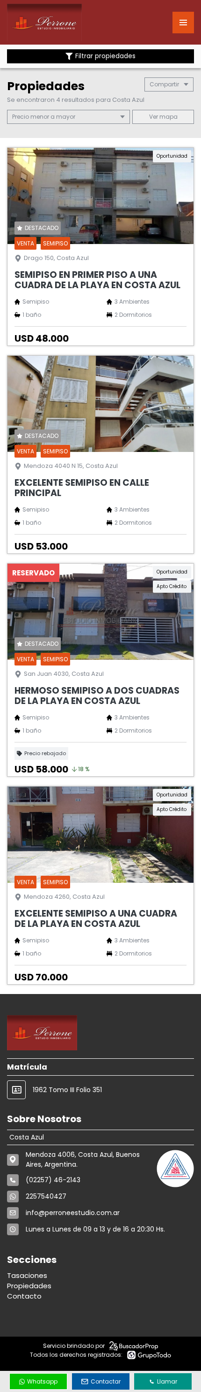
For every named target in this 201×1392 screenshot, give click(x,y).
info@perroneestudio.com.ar (73, 1212)
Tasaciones (27, 1275)
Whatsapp (42, 1381)
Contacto (24, 1296)
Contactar (106, 1381)
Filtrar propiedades (105, 56)
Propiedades (29, 1286)
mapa (168, 117)
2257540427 (46, 1196)
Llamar (167, 1381)
